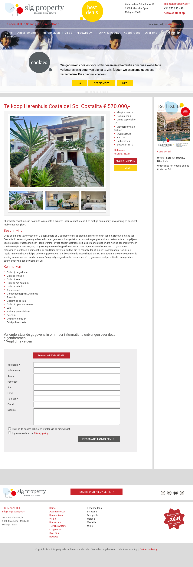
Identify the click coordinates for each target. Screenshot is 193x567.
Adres (11, 376)
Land (10, 393)
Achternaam (14, 370)
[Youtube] (173, 32)
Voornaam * (14, 365)
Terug (127, 168)
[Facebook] (162, 32)
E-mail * (11, 404)
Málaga (91, 519)
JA (79, 83)
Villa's (68, 32)
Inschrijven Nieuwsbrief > (96, 492)
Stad (10, 387)
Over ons (151, 32)
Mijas (90, 526)
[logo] (34, 9)
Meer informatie (125, 161)
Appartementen (27, 32)
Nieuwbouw (85, 32)
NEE (124, 83)
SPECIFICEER (102, 83)
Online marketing (149, 549)
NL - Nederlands (173, 24)
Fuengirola (92, 515)
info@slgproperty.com (177, 3)
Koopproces (132, 32)
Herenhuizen (51, 32)
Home (9, 32)
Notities (12, 410)
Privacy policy (41, 433)
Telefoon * (13, 398)
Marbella (91, 522)
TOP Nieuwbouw (108, 32)
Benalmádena (94, 508)
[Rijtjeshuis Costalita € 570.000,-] (26, 201)
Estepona (92, 511)
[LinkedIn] (179, 32)
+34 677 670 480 (174, 8)
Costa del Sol (164, 151)
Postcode (13, 382)
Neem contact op (174, 12)
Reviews (10, 36)
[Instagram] (167, 32)
